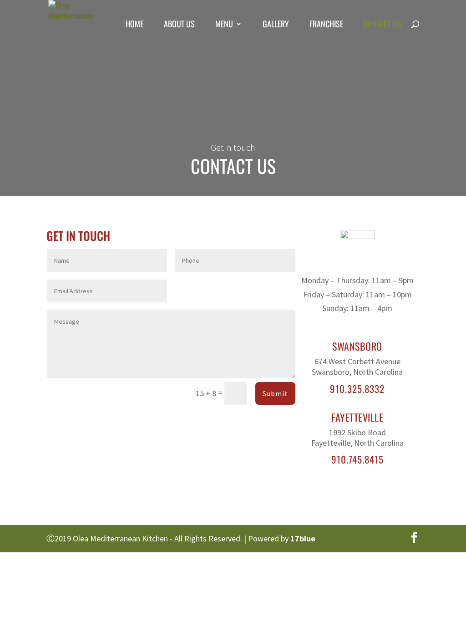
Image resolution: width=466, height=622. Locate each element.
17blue (302, 538)
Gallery (276, 25)
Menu (224, 25)
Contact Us (382, 25)
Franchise (326, 25)
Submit (275, 393)
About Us (179, 25)
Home (134, 25)
